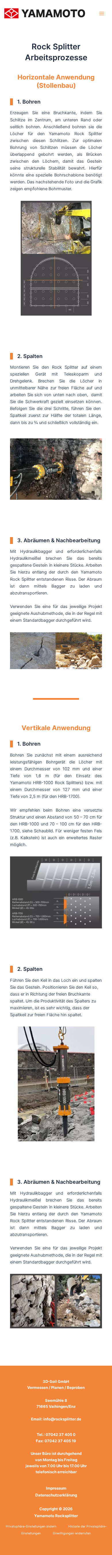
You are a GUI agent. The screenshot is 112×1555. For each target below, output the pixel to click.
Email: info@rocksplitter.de (56, 1419)
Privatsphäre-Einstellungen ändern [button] (31, 1526)
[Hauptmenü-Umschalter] (102, 13)
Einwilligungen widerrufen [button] (72, 1533)
